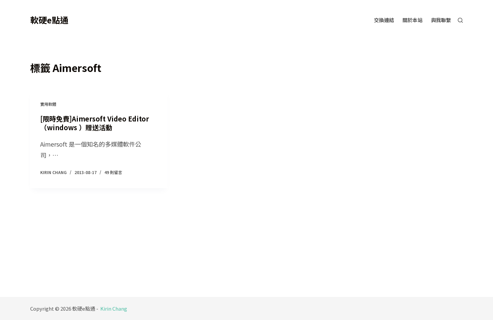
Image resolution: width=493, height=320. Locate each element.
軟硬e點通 (49, 20)
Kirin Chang (113, 308)
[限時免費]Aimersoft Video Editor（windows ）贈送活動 (94, 123)
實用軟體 (48, 104)
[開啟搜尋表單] (460, 20)
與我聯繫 (441, 19)
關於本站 (412, 19)
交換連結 (384, 19)
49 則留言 (113, 172)
